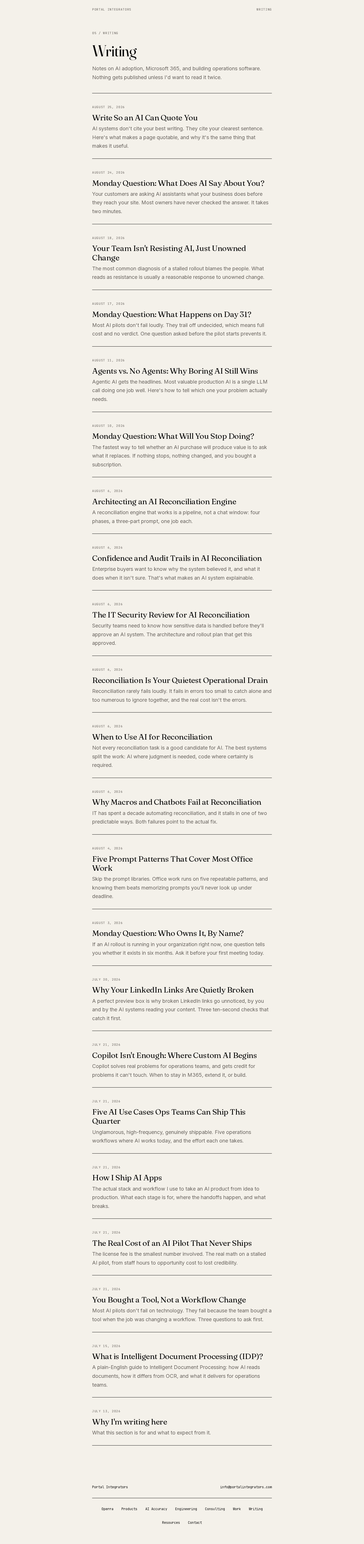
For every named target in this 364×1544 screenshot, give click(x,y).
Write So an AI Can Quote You (145, 117)
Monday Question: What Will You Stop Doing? (173, 436)
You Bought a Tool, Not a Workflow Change (169, 1299)
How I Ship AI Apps (127, 1177)
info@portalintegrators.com (246, 1487)
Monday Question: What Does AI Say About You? (178, 183)
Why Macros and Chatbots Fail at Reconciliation (176, 802)
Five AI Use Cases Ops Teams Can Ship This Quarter (169, 1116)
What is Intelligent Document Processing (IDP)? (177, 1356)
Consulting (215, 1509)
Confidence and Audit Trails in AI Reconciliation (177, 558)
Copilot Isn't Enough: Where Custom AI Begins (174, 1055)
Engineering (186, 1509)
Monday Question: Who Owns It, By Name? (168, 933)
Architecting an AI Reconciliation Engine (164, 501)
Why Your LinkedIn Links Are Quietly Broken (172, 990)
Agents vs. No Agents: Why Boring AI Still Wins (175, 371)
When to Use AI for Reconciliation (152, 737)
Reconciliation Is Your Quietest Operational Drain (180, 680)
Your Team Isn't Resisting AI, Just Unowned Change (169, 252)
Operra (107, 1509)
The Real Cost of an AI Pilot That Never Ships (172, 1243)
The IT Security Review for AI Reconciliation (171, 614)
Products (129, 1509)
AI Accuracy (156, 1509)
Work (237, 1509)
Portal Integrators (111, 9)
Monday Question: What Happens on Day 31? (171, 314)
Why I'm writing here (129, 1421)
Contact (195, 1522)
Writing (264, 9)
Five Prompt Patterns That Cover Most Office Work (172, 863)
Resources (171, 1522)
